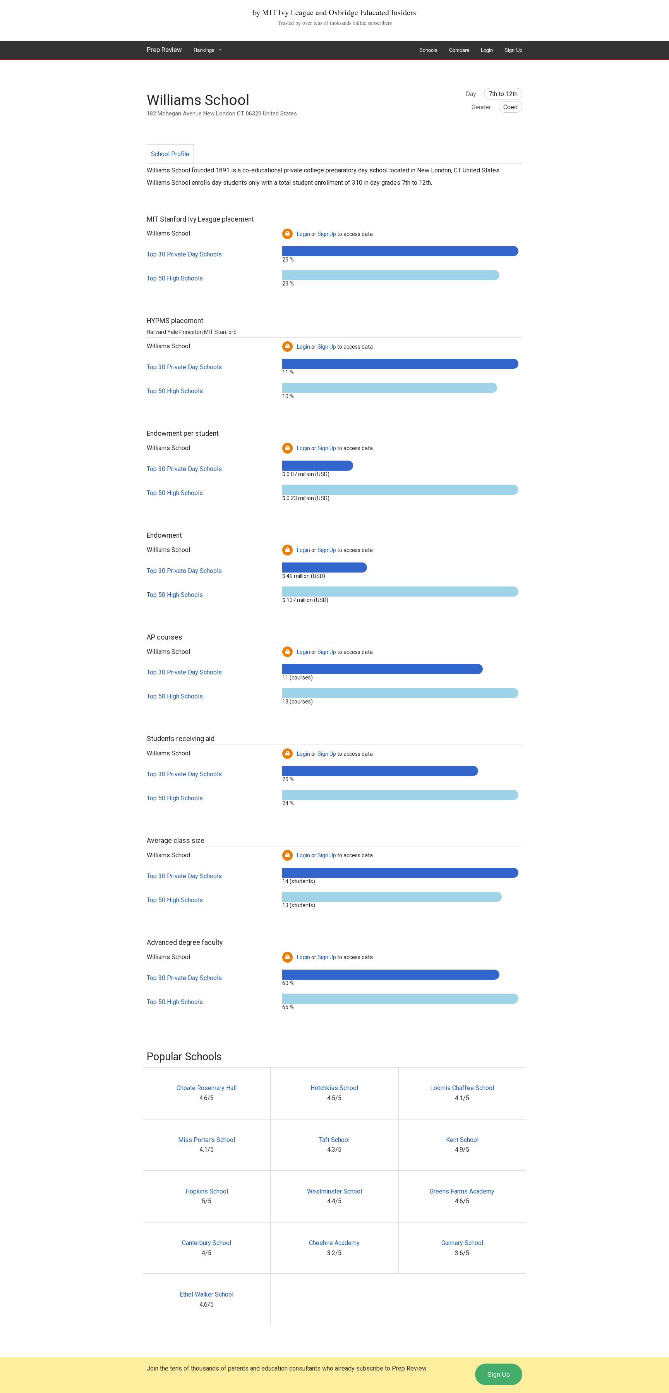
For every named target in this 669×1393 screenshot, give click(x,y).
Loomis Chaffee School (462, 1088)
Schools (428, 49)
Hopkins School (206, 1191)
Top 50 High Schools (175, 278)
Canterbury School (206, 1243)
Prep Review (164, 49)
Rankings (204, 49)
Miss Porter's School (206, 1140)
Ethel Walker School (206, 1294)
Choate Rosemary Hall (207, 1088)
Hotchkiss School (334, 1088)
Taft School (334, 1140)
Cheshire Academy (334, 1243)
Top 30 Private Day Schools (184, 254)
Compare (459, 49)
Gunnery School (462, 1243)
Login (487, 49)
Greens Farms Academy (462, 1191)
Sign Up (513, 49)
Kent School (462, 1140)
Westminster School (334, 1191)
